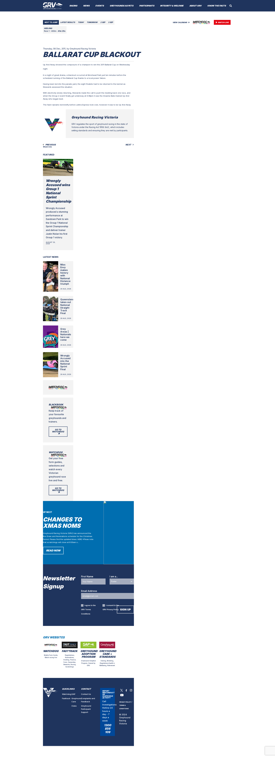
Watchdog (66, 694)
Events (99, 5)
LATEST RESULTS (67, 22)
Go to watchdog (58, 430)
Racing (73, 5)
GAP (73, 694)
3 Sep (110, 22)
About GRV (195, 5)
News (86, 5)
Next (128, 145)
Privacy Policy (113, 609)
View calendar (180, 22)
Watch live (223, 22)
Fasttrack (66, 698)
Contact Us (86, 694)
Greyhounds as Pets (121, 5)
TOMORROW (92, 22)
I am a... (114, 576)
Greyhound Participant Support (86, 709)
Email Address (89, 591)
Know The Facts (216, 5)
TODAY (81, 22)
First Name (87, 576)
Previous (50, 145)
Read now (53, 550)
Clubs (74, 706)
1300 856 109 (107, 728)
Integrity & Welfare (171, 5)
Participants (146, 5)
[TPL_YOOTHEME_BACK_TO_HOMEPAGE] (53, 5)
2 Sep (102, 22)
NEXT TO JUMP (50, 22)
